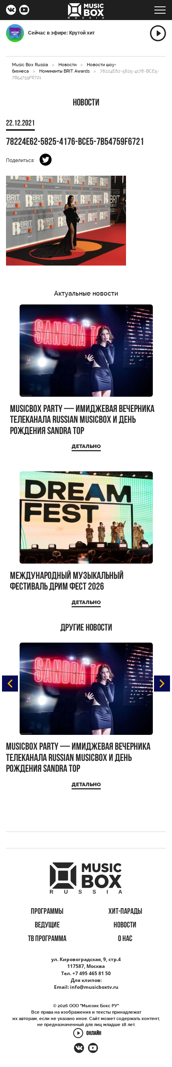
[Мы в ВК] (11, 11)
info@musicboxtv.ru (94, 987)
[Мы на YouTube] (24, 11)
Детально (86, 446)
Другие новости (86, 628)
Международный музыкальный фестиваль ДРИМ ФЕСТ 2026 (67, 581)
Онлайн (93, 1034)
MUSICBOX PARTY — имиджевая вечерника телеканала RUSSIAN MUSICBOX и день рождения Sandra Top (82, 420)
